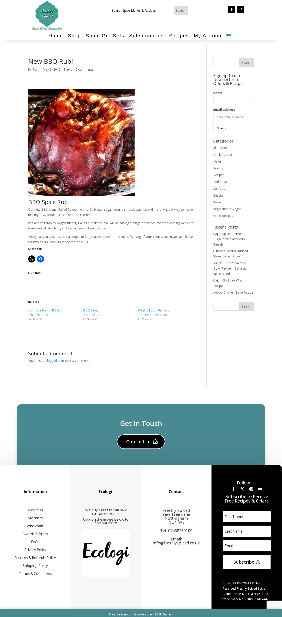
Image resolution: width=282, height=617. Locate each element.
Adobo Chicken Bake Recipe (233, 292)
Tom (35, 69)
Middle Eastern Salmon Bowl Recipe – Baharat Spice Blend (229, 268)
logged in (53, 360)
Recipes (179, 35)
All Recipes (220, 148)
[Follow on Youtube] (259, 489)
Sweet (217, 202)
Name (218, 93)
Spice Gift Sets (105, 35)
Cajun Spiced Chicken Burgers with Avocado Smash (229, 239)
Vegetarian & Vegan (227, 209)
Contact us (139, 441)
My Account (208, 35)
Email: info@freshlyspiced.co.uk (176, 541)
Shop (74, 35)
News (68, 69)
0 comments (85, 69)
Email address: (224, 109)
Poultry (218, 168)
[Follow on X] (242, 489)
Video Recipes (223, 216)
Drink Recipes (223, 154)
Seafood (219, 188)
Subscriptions (146, 35)
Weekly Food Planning (153, 310)
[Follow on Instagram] (240, 9)
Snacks (218, 195)
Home (55, 35)
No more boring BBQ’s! (44, 310)
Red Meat (220, 182)
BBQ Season (92, 310)
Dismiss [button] (167, 614)
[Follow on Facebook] (231, 9)
